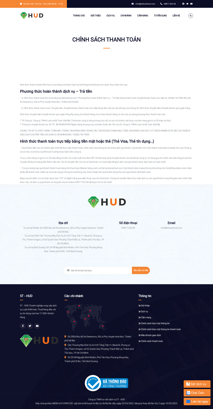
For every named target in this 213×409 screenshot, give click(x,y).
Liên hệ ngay (199, 401)
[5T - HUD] (31, 15)
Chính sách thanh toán (152, 341)
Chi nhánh (126, 15)
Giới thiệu (96, 15)
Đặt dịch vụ (198, 384)
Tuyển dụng (160, 15)
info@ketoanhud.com (145, 4)
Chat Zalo (197, 393)
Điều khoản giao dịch (151, 335)
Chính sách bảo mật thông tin (155, 323)
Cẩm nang (142, 15)
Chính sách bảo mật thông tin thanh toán (161, 329)
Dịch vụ (111, 15)
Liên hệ (176, 15)
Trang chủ (79, 15)
